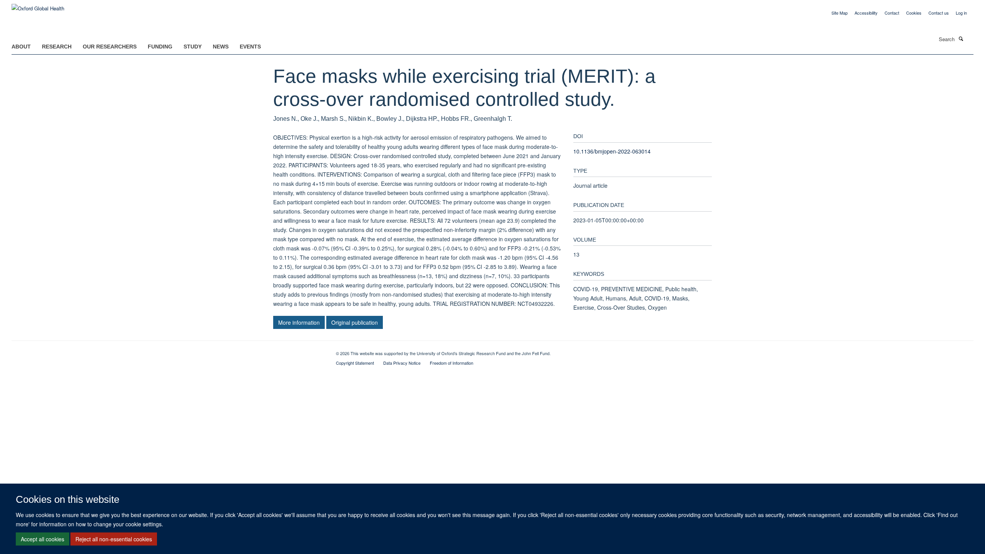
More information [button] (299, 322)
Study (193, 46)
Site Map (839, 13)
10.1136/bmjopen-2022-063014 (612, 151)
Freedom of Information (451, 363)
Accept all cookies (42, 539)
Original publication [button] (354, 322)
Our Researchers (110, 46)
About (21, 46)
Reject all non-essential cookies (113, 539)
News (221, 46)
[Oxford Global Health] (38, 5)
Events (250, 46)
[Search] (961, 38)
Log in (961, 13)
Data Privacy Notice (402, 363)
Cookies (914, 13)
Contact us (938, 13)
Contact (892, 13)
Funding (160, 46)
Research (57, 46)
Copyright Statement (355, 363)
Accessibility (866, 13)
